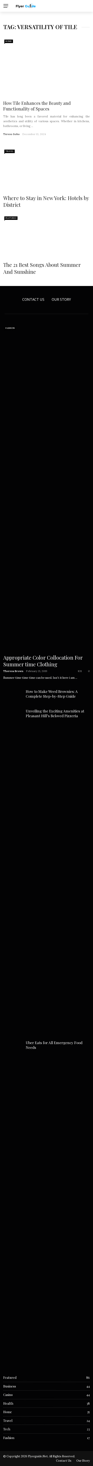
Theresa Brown (13, 671)
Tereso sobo (11, 134)
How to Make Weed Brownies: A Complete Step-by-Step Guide (52, 694)
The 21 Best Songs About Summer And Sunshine (42, 268)
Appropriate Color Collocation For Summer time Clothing (43, 661)
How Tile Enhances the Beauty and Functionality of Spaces (37, 106)
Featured (10, 218)
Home (8, 41)
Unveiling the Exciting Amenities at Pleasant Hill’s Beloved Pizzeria (55, 713)
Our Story (61, 299)
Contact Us (33, 299)
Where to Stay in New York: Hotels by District (46, 201)
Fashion (10, 328)
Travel (9, 151)
